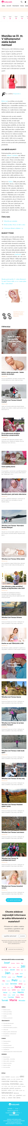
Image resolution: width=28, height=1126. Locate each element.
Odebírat (22, 936)
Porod (22, 5)
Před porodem (7, 1041)
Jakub (23, 990)
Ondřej (9, 995)
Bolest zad (4, 101)
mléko (21, 1084)
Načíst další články (15, 900)
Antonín (10, 992)
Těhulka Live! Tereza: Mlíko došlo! (13, 559)
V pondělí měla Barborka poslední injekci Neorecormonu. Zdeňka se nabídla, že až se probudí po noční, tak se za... (13, 441)
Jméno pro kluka (7, 1011)
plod (12, 1086)
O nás (16, 1108)
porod (12, 1088)
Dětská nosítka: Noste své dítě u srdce (14, 225)
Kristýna (8, 987)
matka (20, 1081)
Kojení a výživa (7, 1065)
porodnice (18, 1088)
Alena (17, 970)
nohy (9, 1086)
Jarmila (18, 967)
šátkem (10, 181)
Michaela (6, 969)
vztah (24, 1095)
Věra (3, 981)
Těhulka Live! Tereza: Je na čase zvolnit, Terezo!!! (13, 724)
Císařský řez (6, 1049)
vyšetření (19, 1095)
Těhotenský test (7, 1025)
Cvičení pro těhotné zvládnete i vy (13, 228)
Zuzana (22, 997)
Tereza (4, 987)
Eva (22, 995)
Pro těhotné (6, 1036)
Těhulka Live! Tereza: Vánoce (14, 665)
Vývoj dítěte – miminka (9, 1059)
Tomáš (5, 1000)
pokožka (23, 1086)
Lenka (14, 990)
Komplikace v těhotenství (9, 1033)
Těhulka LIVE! (5, 1095)
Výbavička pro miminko (10, 221)
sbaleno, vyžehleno (12, 155)
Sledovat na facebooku (15, 949)
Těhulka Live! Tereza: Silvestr (12, 617)
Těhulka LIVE (14, 345)
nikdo (5, 1086)
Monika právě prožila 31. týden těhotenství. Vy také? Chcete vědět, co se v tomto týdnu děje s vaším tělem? (14, 281)
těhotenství (7, 1093)
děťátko (4, 1079)
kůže (22, 1079)
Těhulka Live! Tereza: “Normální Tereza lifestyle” (13, 526)
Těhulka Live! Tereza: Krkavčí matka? (12, 401)
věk (6, 1097)
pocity (15, 1086)
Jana (17, 987)
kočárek (18, 1079)
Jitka (22, 963)
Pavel (19, 976)
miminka (5, 1084)
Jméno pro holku (7, 1014)
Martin (21, 992)
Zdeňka (14, 967)
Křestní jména (6, 1009)
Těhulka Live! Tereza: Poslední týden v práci (12, 805)
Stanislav (13, 977)
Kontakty (10, 1108)
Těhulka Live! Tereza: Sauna (11, 697)
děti (22, 1076)
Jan (7, 973)
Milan (14, 992)
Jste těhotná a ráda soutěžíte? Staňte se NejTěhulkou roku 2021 (13, 587)
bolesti (7, 1077)
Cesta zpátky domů (8, 467)
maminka (5, 1081)
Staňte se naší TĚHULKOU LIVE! (13, 643)
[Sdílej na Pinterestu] (4, 317)
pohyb (19, 1086)
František (11, 997)
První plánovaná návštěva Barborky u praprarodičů (11, 434)
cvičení (17, 1077)
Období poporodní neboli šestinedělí (12, 1051)
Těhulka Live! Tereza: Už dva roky (13, 779)
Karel (21, 973)
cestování (12, 1077)
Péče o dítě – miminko (8, 1061)
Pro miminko (6, 1067)
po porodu (5, 1088)
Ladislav (5, 997)
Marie (13, 1000)
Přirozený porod (7, 1045)
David (6, 984)
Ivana (13, 973)
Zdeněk (12, 970)
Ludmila (9, 977)
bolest (3, 1077)
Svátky (5, 1016)
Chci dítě (8, 5)
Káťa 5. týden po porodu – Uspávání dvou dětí (14, 340)
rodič (13, 1090)
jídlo (14, 1079)
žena (18, 1098)
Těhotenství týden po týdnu (10, 1027)
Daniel (12, 987)
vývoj (3, 1098)
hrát (12, 1079)
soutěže (20, 1090)
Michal (4, 977)
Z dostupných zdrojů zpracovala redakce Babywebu (18, 314)
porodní (4, 1090)
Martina (18, 963)
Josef (7, 962)
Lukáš (13, 995)
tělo (10, 1095)
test (23, 1090)
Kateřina (4, 967)
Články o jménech (7, 1018)
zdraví (10, 1098)
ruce (17, 1090)
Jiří (23, 967)
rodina (9, 1090)
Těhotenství (15, 5)
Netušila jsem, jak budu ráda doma (14, 494)
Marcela (25, 977)
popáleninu (18, 254)
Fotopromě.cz (17, 94)
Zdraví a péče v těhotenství (10, 1031)
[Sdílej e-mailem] (10, 317)
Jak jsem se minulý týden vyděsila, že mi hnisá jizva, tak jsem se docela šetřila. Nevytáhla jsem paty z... (13, 533)
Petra (4, 995)
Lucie (16, 973)
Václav (5, 992)
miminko (14, 1084)
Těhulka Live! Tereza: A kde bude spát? (13, 751)
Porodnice (5, 1043)
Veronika (4, 990)
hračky (8, 1079)
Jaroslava (13, 963)
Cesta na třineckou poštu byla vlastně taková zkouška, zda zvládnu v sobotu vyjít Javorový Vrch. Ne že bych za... (14, 408)
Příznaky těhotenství (8, 1023)
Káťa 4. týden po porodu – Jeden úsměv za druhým (13, 373)
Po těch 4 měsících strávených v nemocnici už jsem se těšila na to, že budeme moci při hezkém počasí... (13, 500)
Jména (3, 5)
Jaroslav (13, 984)
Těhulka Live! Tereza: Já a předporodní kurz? (10, 859)
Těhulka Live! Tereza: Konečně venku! (12, 887)
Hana (17, 997)
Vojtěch (24, 987)
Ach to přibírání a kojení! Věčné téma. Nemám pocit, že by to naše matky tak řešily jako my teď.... (13, 565)
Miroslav (22, 1000)
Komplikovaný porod (8, 1047)
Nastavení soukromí (14, 1115)
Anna (20, 984)
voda (14, 1095)
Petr (15, 980)
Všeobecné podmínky (12, 1110)
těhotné (16, 1093)
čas (14, 1098)
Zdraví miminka (7, 1063)
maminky (14, 1081)
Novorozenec (6, 1057)
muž (2, 1086)
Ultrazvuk (5, 1029)
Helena (9, 967)
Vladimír (8, 981)
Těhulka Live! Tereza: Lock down (13, 832)
